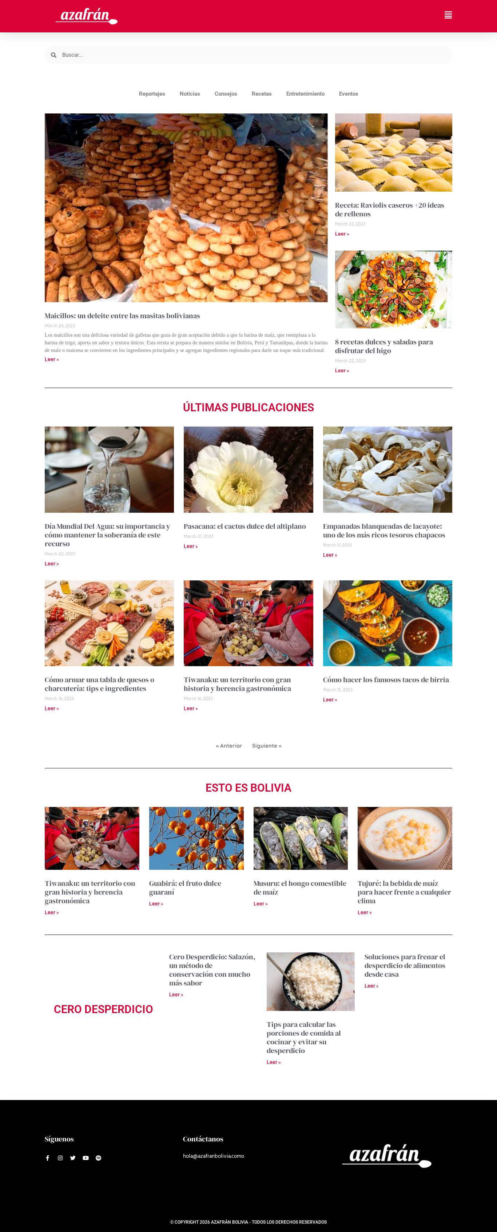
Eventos (348, 94)
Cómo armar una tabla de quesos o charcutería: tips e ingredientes (99, 684)
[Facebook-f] (47, 1158)
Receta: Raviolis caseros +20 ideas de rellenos (389, 209)
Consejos (226, 94)
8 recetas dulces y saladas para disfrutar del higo (384, 346)
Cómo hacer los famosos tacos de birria (386, 680)
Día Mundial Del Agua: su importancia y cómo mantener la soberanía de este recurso (107, 535)
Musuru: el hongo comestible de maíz (300, 887)
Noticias (190, 94)
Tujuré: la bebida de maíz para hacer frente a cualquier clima (404, 892)
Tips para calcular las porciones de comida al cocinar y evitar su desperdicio (304, 1037)
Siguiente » (266, 745)
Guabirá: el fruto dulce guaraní (185, 887)
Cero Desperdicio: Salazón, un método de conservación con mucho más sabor (212, 970)
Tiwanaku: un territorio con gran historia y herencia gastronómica (237, 684)
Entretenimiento (305, 94)
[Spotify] (98, 1158)
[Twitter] (73, 1158)
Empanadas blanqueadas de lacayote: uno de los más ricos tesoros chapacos (384, 530)
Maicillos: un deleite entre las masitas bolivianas (122, 316)
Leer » (52, 359)
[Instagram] (60, 1158)
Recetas (262, 94)
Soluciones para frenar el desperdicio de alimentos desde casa (405, 965)
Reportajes (152, 94)
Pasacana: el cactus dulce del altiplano (245, 526)
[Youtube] (85, 1158)
